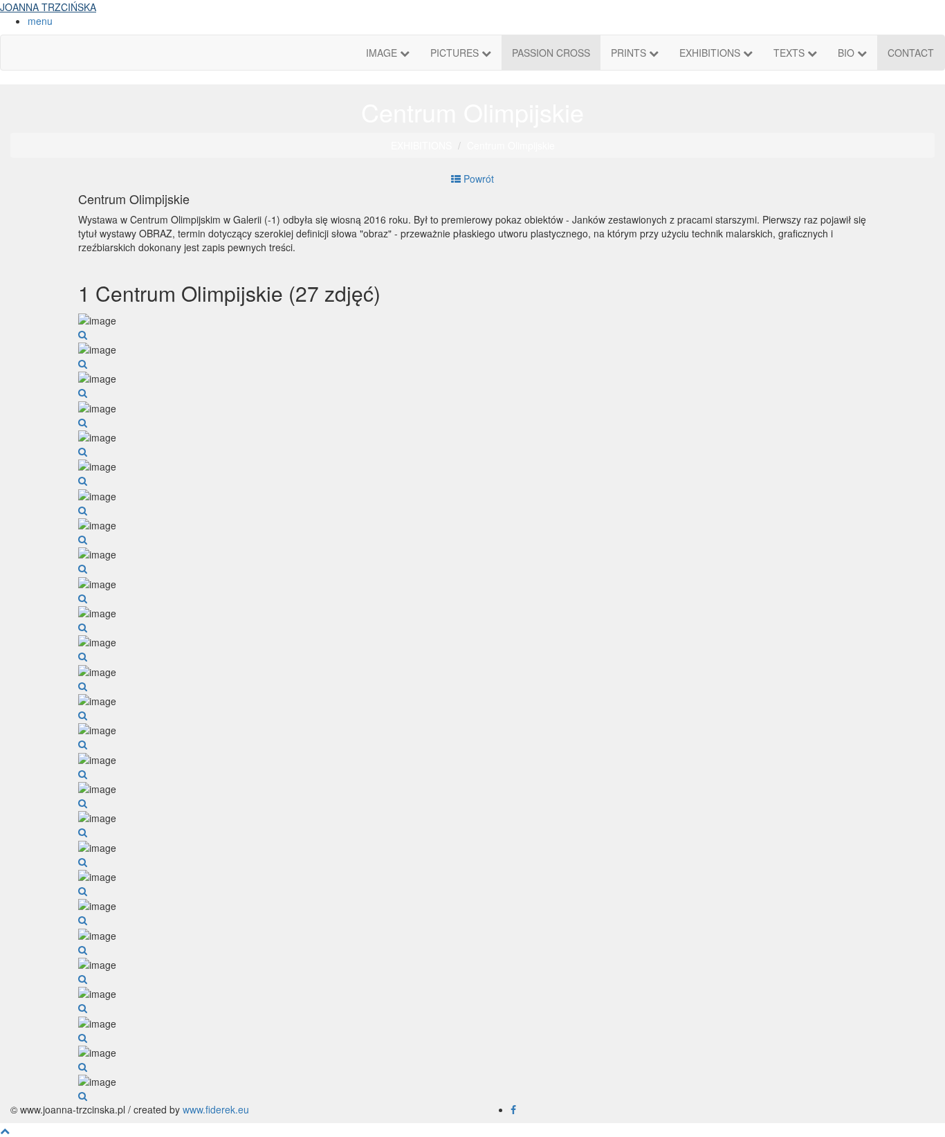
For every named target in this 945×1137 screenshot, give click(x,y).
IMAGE (383, 53)
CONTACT (911, 53)
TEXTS (790, 53)
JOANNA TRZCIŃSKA (48, 7)
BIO (847, 53)
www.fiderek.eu (216, 1109)
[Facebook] (513, 1109)
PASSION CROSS (551, 53)
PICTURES (455, 53)
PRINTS (630, 53)
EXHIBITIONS (711, 53)
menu (40, 21)
